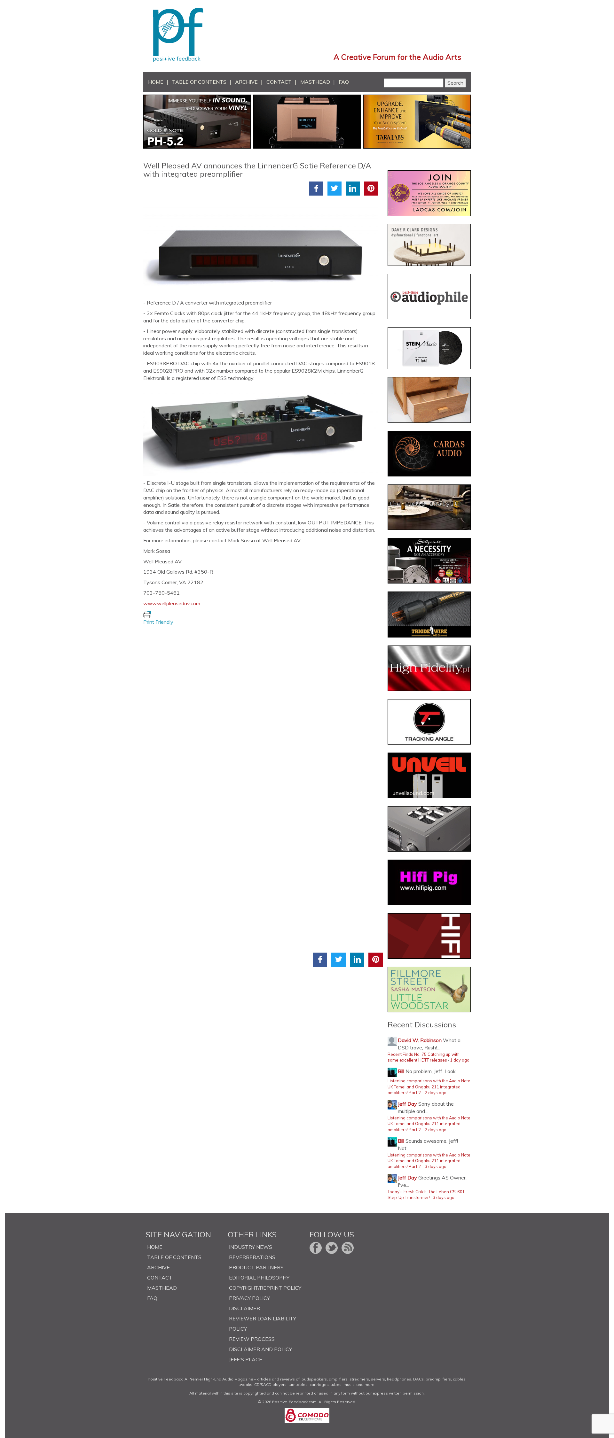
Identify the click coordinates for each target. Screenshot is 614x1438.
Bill (401, 1071)
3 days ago (435, 1166)
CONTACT (279, 82)
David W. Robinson (420, 1040)
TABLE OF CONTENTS (199, 82)
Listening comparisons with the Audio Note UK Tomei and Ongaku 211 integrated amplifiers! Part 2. (429, 1086)
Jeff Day (407, 1104)
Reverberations (252, 1257)
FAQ (344, 82)
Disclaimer (244, 1308)
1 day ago (459, 1060)
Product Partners (256, 1267)
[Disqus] (263, 705)
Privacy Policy (249, 1298)
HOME (155, 82)
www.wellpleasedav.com (171, 603)
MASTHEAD (315, 82)
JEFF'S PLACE (245, 1359)
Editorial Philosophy (259, 1277)
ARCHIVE (246, 82)
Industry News (250, 1247)
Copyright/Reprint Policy (265, 1288)
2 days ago (435, 1092)
